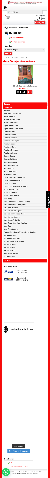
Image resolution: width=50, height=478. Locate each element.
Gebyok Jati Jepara (11, 159)
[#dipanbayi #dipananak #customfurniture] (18, 344)
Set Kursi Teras (9, 250)
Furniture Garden (10, 138)
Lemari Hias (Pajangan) (12, 180)
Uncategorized (9, 256)
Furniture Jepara (10, 144)
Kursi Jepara (9, 168)
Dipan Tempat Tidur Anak (13, 129)
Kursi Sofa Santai (10, 171)
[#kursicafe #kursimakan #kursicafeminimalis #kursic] (18, 433)
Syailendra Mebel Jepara (32, 471)
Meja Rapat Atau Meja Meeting (15, 223)
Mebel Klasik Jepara (11, 196)
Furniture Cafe (9, 132)
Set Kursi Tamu (9, 247)
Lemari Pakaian (10, 183)
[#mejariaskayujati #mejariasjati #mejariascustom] (18, 415)
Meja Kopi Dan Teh (11, 208)
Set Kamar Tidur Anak (12, 238)
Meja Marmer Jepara (11, 217)
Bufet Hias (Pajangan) (12, 120)
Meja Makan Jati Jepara (13, 211)
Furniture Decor (10, 135)
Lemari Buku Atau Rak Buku (14, 177)
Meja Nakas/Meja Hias (12, 220)
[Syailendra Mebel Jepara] (25, 4)
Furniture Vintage (10, 153)
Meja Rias (7, 226)
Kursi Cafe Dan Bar (11, 165)
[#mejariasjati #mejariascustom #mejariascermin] (18, 397)
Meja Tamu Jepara (11, 229)
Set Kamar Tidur (10, 235)
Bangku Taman (9, 116)
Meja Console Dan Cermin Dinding (17, 202)
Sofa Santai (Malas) (11, 253)
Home (5, 57)
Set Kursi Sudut (10, 244)
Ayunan (7, 110)
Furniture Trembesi (11, 150)
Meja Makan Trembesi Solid (14, 214)
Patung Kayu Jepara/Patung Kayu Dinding (19, 232)
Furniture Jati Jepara (12, 141)
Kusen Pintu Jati (10, 174)
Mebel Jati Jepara (10, 193)
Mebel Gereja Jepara (11, 190)
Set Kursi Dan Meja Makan (14, 241)
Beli (30, 92)
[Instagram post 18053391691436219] (18, 362)
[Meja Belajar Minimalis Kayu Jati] (25, 84)
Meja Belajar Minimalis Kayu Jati (25, 86)
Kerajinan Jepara (10, 162)
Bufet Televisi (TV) (10, 123)
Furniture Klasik (10, 147)
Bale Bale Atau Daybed (12, 113)
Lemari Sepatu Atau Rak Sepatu (16, 186)
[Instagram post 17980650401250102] (18, 379)
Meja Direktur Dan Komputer (14, 205)
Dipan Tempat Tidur (11, 126)
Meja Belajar (8, 199)
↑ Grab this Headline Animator (18, 466)
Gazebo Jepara (9, 156)
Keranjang (40, 22)
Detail (22, 92)
